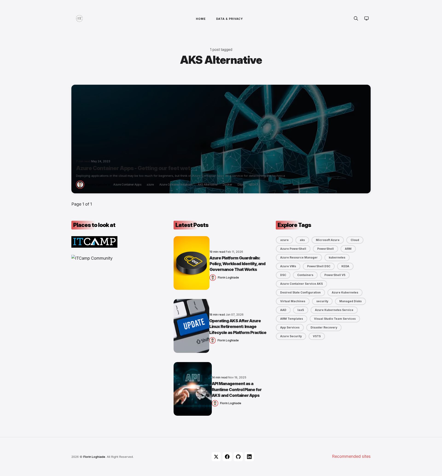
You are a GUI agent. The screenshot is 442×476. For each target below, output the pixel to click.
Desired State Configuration (300, 292)
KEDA (252, 184)
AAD (283, 310)
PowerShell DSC (318, 266)
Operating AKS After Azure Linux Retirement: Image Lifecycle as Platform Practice (237, 326)
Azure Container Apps (127, 184)
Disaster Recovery (324, 327)
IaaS (300, 310)
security (322, 301)
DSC (283, 275)
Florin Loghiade (96, 184)
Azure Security (291, 336)
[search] (356, 18)
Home (201, 18)
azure (150, 184)
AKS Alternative (208, 184)
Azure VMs (288, 266)
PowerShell (325, 248)
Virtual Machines (292, 301)
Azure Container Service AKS (301, 283)
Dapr (241, 184)
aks (302, 240)
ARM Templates (291, 318)
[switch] (366, 18)
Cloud (355, 240)
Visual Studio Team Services (335, 318)
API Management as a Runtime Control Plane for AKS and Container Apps (237, 389)
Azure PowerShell (293, 248)
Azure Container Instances (176, 184)
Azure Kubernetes (345, 292)
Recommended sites (351, 456)
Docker (227, 184)
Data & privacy (229, 18)
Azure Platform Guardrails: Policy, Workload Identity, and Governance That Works (237, 263)
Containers (305, 275)
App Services (290, 327)
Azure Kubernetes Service (334, 310)
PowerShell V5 (334, 275)
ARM (348, 248)
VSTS (317, 336)
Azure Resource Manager (299, 257)
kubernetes (337, 257)
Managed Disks (350, 301)
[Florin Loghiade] (81, 184)
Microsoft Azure (328, 240)
